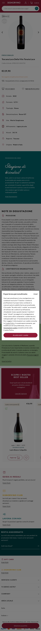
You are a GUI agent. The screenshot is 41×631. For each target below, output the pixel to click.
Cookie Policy (10, 323)
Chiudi (35, 294)
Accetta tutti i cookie (20, 335)
